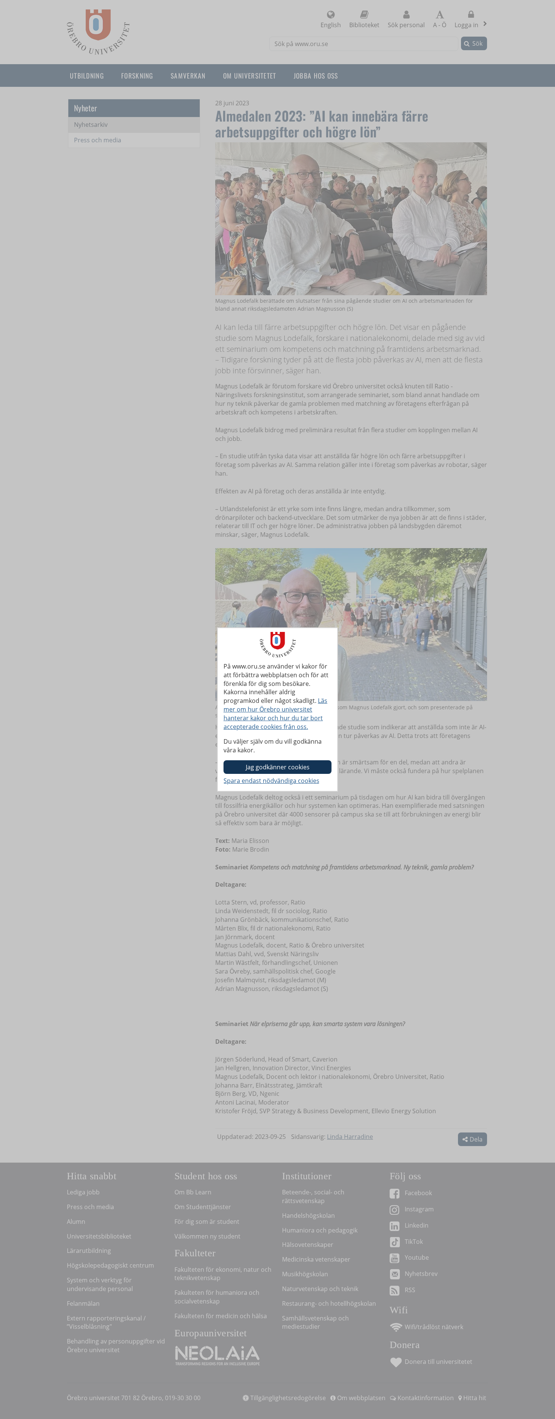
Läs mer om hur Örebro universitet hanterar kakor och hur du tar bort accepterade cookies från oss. (275, 713)
